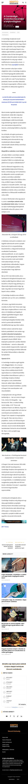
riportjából (15, 65)
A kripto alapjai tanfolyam (14, 666)
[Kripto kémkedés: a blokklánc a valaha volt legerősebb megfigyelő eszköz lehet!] (14, 565)
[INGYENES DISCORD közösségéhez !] (14, 523)
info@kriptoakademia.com (15, 770)
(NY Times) (5, 527)
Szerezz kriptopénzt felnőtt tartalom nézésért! (7, 546)
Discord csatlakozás (14, 669)
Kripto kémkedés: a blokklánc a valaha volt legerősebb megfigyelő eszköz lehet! (14, 576)
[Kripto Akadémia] (14, 2)
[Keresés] (23, 2)
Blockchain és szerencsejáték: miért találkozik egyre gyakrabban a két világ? (13, 625)
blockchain (5, 32)
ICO (18, 32)
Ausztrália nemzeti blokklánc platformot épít (20, 546)
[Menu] (3, 2)
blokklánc (12, 32)
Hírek (17, 26)
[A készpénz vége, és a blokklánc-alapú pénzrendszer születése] (14, 590)
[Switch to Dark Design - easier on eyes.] (25, 2)
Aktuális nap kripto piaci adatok (14, 664)
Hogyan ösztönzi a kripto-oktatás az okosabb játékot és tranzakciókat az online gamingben (13, 650)
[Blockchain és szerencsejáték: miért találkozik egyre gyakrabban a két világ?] (14, 614)
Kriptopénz (5, 35)
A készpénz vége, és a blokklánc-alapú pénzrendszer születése (14, 600)
